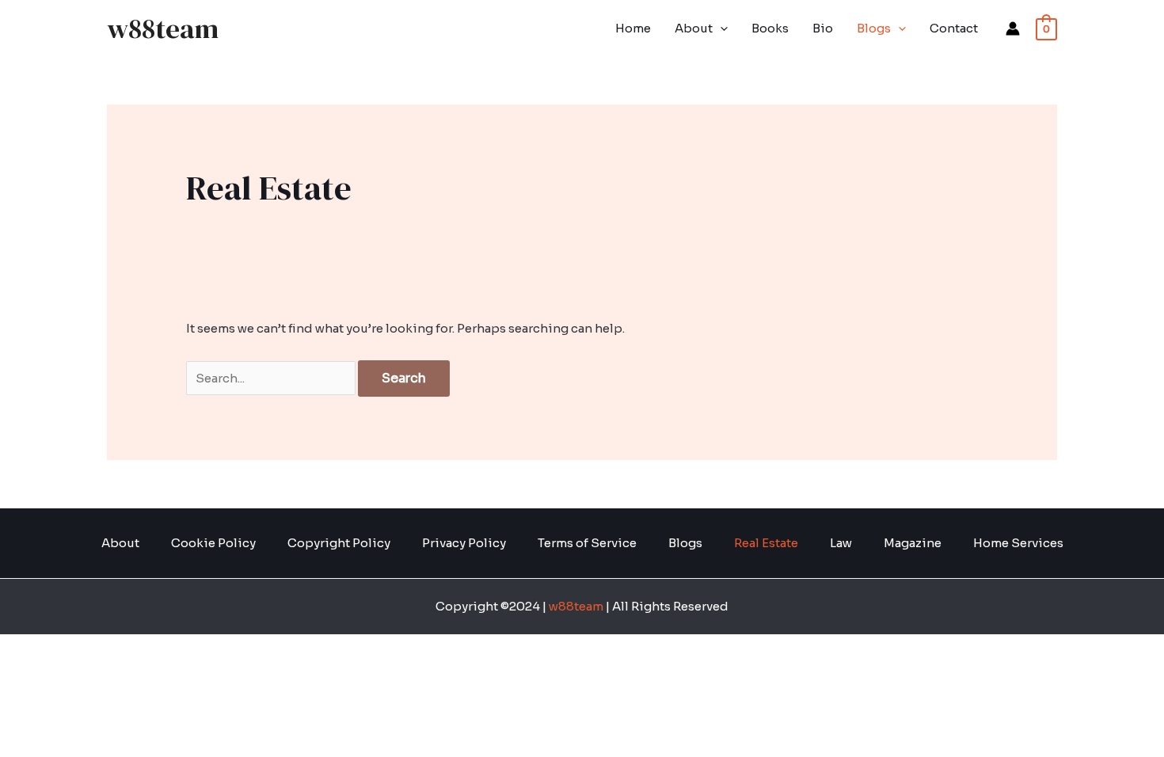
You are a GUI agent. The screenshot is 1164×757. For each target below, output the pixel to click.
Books (770, 28)
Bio (822, 28)
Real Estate (766, 542)
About (694, 28)
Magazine (912, 542)
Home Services (1018, 542)
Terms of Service (587, 542)
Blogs (874, 28)
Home (633, 28)
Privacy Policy (464, 542)
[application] (720, 28)
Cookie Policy (213, 542)
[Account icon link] (1013, 28)
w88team (163, 29)
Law (841, 542)
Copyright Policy (338, 542)
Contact (954, 28)
